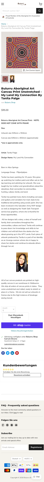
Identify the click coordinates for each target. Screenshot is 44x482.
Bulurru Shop (10, 102)
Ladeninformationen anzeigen (14, 344)
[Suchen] (39, 11)
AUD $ (26, 459)
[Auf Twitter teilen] (8, 353)
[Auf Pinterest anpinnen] (17, 353)
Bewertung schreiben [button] (22, 375)
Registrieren (36, 447)
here (15, 412)
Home (3, 24)
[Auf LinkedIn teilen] (12, 353)
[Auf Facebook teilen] (3, 353)
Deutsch (15, 459)
